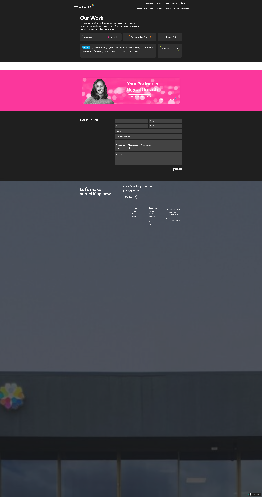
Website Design (121, 145)
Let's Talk (177, 169)
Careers (134, 216)
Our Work (159, 3)
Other (144, 148)
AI (174, 8)
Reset (169, 37)
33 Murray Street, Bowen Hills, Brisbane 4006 (174, 212)
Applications (159, 8)
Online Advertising (147, 145)
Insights (174, 3)
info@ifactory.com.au (137, 186)
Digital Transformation (183, 8)
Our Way (167, 3)
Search (114, 37)
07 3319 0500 (150, 3)
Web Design (139, 8)
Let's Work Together (138, 96)
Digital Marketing (149, 8)
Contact (184, 3)
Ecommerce (168, 8)
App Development (122, 148)
